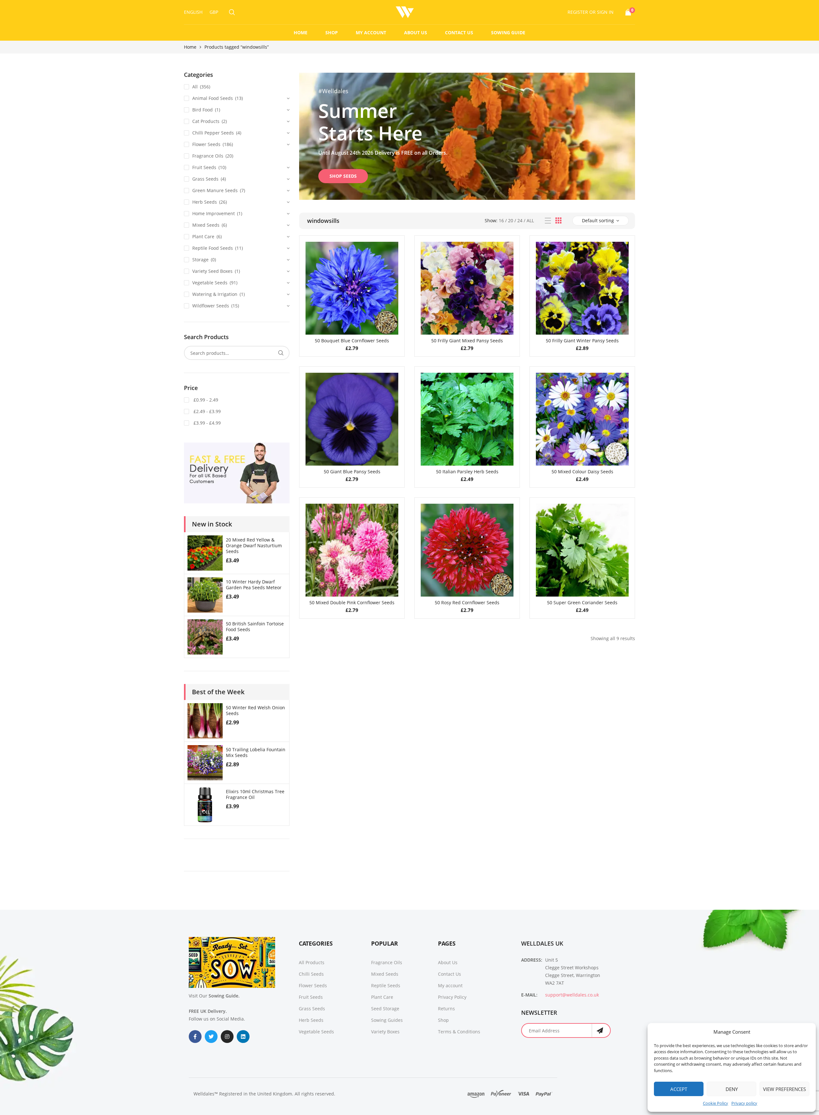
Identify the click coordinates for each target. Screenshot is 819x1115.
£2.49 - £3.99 (206, 411)
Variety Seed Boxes (212, 271)
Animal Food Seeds (212, 98)
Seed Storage (385, 1008)
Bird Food (202, 110)
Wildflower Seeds (210, 306)
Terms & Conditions (459, 1032)
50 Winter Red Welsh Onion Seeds (255, 710)
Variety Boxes (385, 1032)
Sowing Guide (508, 32)
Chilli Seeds (311, 974)
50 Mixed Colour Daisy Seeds (582, 471)
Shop (331, 32)
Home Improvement (213, 213)
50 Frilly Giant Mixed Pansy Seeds (467, 341)
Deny (732, 1089)
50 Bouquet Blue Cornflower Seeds (352, 341)
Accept (678, 1089)
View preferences (784, 1089)
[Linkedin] (243, 1036)
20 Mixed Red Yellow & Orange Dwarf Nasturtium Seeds (254, 545)
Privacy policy (744, 1103)
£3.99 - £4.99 (206, 423)
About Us (415, 32)
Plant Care (203, 236)
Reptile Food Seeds (212, 248)
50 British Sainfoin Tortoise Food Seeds (255, 626)
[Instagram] (227, 1036)
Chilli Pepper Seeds (213, 133)
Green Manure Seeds (215, 190)
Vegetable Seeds (209, 283)
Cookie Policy (715, 1103)
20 (510, 220)
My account (371, 32)
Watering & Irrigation (214, 294)
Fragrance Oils (207, 156)
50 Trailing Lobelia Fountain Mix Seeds (255, 752)
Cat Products (205, 121)
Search (281, 353)
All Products (311, 962)
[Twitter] (211, 1036)
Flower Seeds (206, 144)
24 (519, 220)
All (530, 220)
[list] (548, 221)
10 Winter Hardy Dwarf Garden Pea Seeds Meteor (254, 584)
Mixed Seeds (205, 225)
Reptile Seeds (385, 985)
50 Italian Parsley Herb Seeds (467, 471)
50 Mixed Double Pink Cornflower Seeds (351, 602)
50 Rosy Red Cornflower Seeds (467, 602)
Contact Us (459, 32)
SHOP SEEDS (343, 176)
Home (300, 32)
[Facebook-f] (195, 1036)
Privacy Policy (452, 997)
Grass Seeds (205, 179)
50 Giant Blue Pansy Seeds (352, 471)
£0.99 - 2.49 (205, 400)
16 (501, 220)
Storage (200, 259)
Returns (446, 1008)
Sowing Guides (387, 1020)
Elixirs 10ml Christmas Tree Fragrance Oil (255, 794)
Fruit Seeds (204, 167)
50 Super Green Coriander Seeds (582, 602)
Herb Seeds (204, 202)
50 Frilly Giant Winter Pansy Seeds (582, 341)
